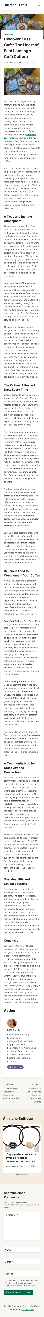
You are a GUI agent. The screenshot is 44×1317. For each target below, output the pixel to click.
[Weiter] (36, 1148)
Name (9, 1250)
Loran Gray (11, 62)
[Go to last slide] (7, 1148)
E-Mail (9, 1262)
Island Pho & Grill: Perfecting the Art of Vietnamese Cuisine (33, 1093)
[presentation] (22, 1136)
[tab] (17, 1174)
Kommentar (11, 1215)
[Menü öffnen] (39, 5)
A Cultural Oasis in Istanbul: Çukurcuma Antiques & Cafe (11, 1091)
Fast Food (8, 34)
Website (9, 1273)
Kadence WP (28, 1309)
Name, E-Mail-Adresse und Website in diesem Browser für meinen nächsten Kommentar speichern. (22, 1283)
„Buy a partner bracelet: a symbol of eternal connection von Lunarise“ (21, 1158)
